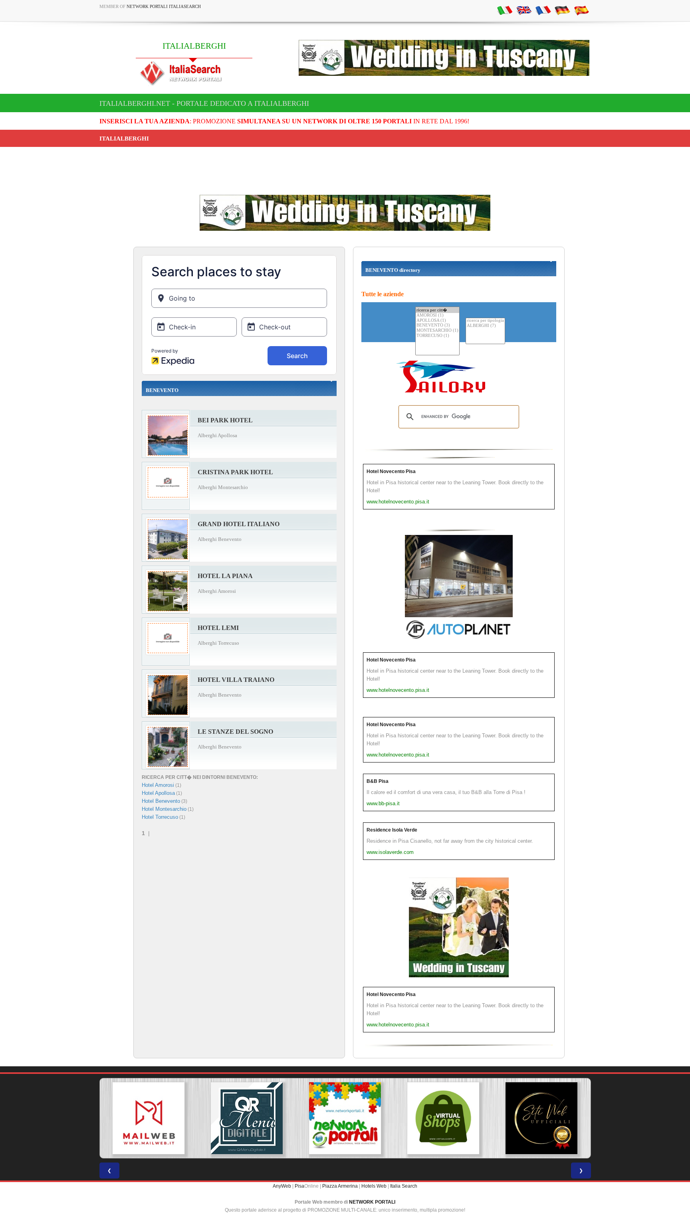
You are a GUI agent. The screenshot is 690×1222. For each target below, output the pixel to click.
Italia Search (403, 1186)
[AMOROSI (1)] (437, 315)
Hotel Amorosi (158, 785)
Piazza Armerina (340, 1186)
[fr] (543, 10)
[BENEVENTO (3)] (437, 325)
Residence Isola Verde (392, 830)
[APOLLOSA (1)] (437, 320)
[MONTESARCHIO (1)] (437, 330)
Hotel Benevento (161, 801)
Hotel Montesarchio (164, 809)
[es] (581, 10)
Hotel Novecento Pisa (391, 471)
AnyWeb (282, 1186)
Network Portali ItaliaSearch (164, 6)
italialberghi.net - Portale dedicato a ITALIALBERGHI (204, 103)
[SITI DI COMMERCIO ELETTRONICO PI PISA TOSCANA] (443, 1118)
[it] (505, 10)
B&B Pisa (378, 781)
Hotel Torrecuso (160, 817)
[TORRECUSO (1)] (437, 336)
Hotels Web (374, 1186)
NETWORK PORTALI (372, 1202)
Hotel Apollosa (158, 793)
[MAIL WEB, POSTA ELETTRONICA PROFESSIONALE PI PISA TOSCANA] (148, 1118)
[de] (562, 10)
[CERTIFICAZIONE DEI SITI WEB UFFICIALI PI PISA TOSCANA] (541, 1118)
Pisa (299, 1186)
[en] (524, 10)
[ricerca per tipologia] (485, 320)
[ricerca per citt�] (437, 310)
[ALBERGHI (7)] (485, 326)
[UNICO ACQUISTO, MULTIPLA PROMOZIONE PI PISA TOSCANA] (345, 1118)
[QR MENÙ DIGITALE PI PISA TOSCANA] (247, 1118)
